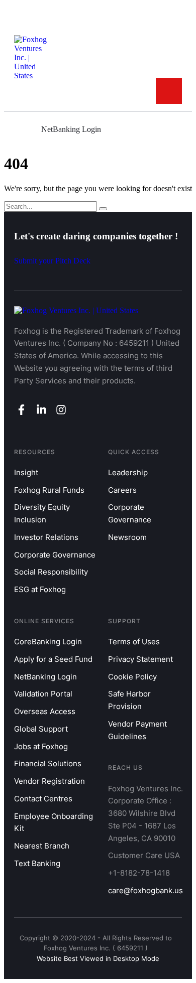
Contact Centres (43, 798)
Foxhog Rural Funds (49, 490)
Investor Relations (46, 537)
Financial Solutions (47, 763)
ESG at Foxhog (40, 589)
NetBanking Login (45, 676)
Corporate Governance (54, 554)
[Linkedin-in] (41, 409)
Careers (122, 490)
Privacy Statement (140, 659)
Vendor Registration (49, 781)
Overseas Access (44, 711)
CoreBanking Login (48, 641)
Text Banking (37, 863)
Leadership (128, 472)
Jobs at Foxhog (41, 746)
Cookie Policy (132, 676)
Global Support (41, 729)
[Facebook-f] (21, 409)
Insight (26, 472)
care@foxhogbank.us (145, 890)
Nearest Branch (41, 846)
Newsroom (127, 537)
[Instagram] (61, 409)
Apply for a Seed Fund (53, 659)
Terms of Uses (134, 641)
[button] (169, 91)
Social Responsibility (51, 572)
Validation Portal (43, 693)
